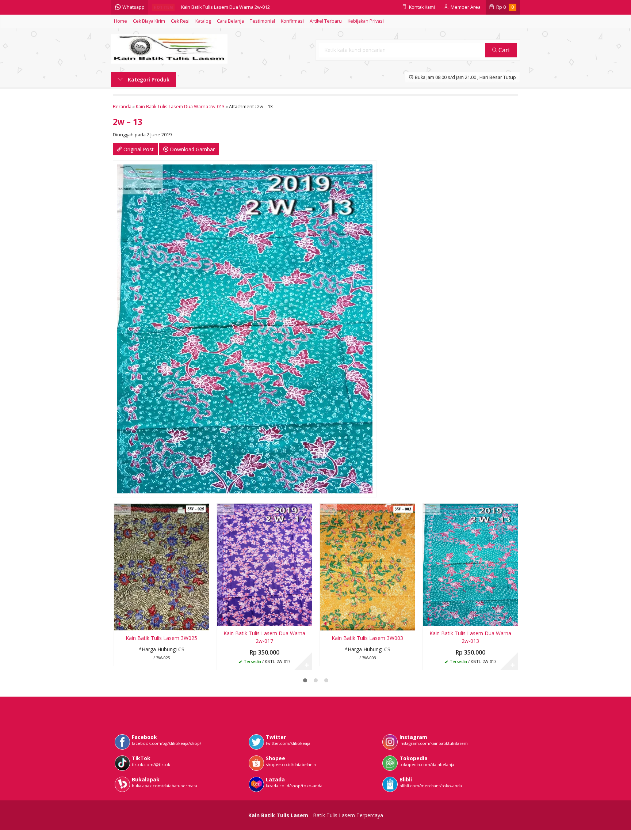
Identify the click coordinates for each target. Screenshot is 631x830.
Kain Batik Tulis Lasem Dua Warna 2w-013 (180, 106)
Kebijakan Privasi (366, 21)
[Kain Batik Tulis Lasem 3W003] (367, 566)
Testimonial (262, 21)
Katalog (203, 21)
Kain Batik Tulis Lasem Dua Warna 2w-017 (264, 637)
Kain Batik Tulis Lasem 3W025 (161, 637)
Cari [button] (503, 50)
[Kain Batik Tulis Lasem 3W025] (161, 566)
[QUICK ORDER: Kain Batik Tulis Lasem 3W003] (325, 623)
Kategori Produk (147, 79)
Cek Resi (180, 21)
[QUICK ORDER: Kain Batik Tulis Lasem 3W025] (119, 623)
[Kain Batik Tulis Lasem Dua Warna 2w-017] (264, 564)
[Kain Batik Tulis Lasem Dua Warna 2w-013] (470, 564)
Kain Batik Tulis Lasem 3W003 (367, 637)
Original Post (138, 149)
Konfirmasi (292, 21)
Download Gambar (191, 149)
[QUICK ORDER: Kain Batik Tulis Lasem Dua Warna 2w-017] (222, 618)
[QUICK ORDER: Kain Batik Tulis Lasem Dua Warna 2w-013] (428, 618)
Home (120, 21)
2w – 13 (127, 122)
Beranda (122, 106)
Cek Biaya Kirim (149, 21)
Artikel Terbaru (326, 21)
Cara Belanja (230, 21)
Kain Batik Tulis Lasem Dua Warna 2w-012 (225, 7)
